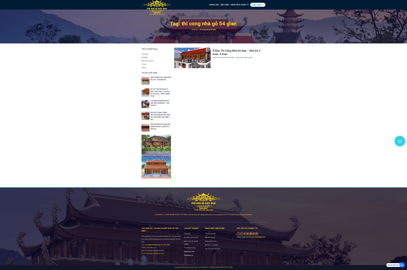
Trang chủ (214, 5)
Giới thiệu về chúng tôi (191, 237)
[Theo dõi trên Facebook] (238, 234)
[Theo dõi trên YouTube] (253, 234)
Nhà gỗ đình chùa (211, 241)
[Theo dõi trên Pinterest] (247, 234)
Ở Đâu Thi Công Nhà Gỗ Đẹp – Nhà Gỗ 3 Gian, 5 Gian (236, 52)
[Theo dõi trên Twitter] (244, 234)
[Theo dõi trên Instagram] (241, 234)
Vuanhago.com (189, 251)
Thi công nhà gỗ (210, 234)
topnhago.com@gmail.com (155, 253)
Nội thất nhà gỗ (210, 237)
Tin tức (143, 64)
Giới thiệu (224, 5)
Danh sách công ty (240, 5)
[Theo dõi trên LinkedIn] (250, 234)
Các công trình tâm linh (212, 248)
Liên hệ (143, 67)
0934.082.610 (151, 247)
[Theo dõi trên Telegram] (256, 234)
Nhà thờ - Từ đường (211, 245)
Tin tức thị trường (189, 248)
